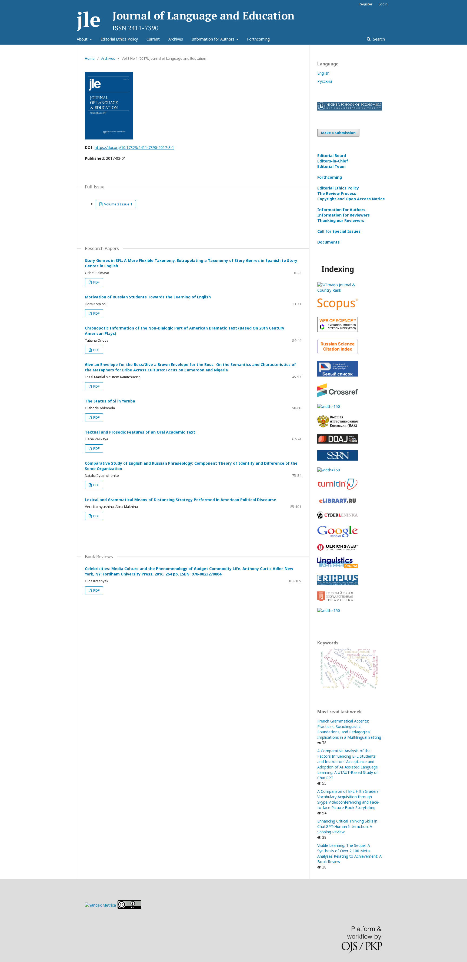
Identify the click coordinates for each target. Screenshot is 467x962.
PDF (95, 282)
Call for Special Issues (339, 231)
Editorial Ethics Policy (119, 39)
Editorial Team (331, 166)
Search (378, 39)
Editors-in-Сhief (332, 161)
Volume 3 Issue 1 (117, 204)
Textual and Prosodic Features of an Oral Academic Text (140, 432)
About (83, 39)
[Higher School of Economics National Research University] (349, 109)
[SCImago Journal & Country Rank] (337, 290)
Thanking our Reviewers (340, 220)
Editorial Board (331, 155)
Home (90, 58)
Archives (175, 39)
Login (383, 4)
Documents (328, 242)
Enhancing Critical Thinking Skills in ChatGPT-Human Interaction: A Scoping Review (347, 826)
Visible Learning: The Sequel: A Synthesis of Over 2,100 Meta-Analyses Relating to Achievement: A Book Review (349, 853)
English (323, 73)
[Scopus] (337, 308)
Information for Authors (213, 39)
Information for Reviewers (343, 215)
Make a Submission (338, 132)
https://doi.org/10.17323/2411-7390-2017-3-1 (134, 147)
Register (365, 4)
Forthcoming (258, 39)
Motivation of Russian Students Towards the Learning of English (148, 296)
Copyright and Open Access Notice (351, 198)
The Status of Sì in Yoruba (110, 401)
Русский (324, 81)
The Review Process (336, 193)
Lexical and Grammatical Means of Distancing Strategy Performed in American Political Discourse (180, 499)
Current (153, 39)
